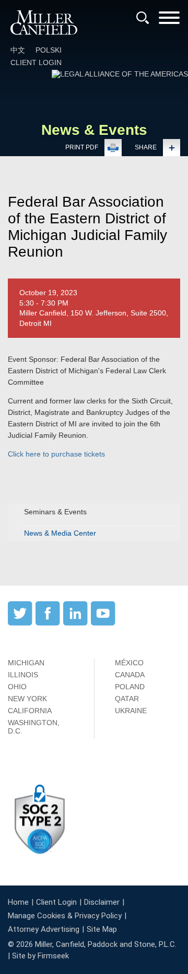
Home (18, 902)
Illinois (23, 675)
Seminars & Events (55, 512)
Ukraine (131, 710)
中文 (17, 50)
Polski (49, 50)
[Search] (142, 17)
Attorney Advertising (43, 929)
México (129, 663)
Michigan (26, 663)
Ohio (17, 686)
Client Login (36, 62)
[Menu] (169, 21)
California (30, 710)
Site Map (102, 929)
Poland (130, 686)
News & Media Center (60, 533)
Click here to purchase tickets (56, 454)
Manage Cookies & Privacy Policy (65, 915)
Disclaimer (102, 902)
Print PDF (81, 147)
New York (27, 698)
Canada (130, 675)
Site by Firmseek (40, 955)
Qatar (127, 698)
